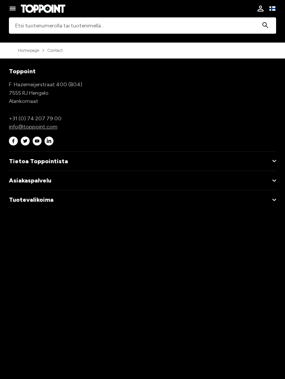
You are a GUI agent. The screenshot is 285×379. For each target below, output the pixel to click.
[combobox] (142, 25)
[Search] (265, 25)
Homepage (28, 50)
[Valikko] (13, 8)
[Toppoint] (43, 8)
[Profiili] (260, 8)
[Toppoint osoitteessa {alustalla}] (13, 141)
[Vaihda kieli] (272, 8)
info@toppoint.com (33, 127)
